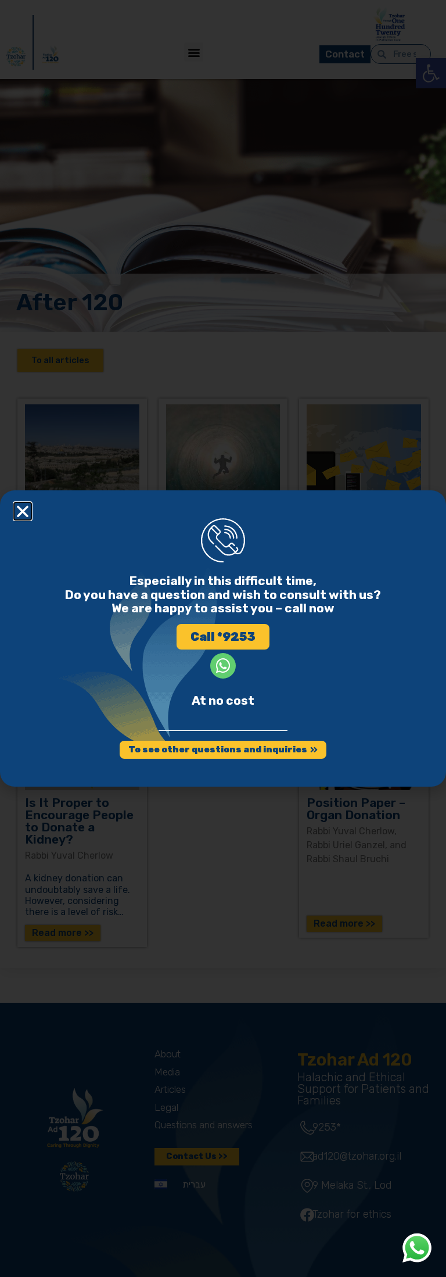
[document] (223, 638)
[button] (23, 511)
